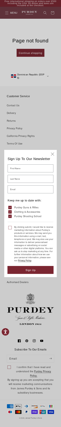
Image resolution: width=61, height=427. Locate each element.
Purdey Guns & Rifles (26, 207)
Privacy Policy (24, 260)
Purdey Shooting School (28, 216)
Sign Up (31, 270)
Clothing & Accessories (27, 211)
